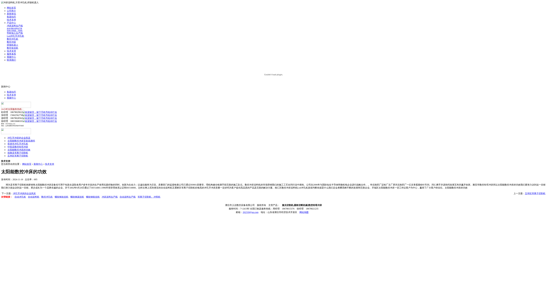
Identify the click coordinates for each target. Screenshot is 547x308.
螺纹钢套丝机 (93, 197)
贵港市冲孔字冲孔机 (18, 144)
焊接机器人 (12, 45)
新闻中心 (38, 164)
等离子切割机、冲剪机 (15, 30)
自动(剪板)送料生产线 (14, 28)
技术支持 (11, 20)
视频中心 (11, 57)
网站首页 (11, 8)
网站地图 (304, 212)
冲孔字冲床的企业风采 (19, 138)
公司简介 (11, 11)
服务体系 (11, 54)
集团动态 (11, 17)
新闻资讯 (11, 14)
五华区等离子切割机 (18, 156)
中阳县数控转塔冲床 (18, 147)
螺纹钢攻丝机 (61, 197)
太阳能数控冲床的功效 (19, 150)
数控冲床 (11, 42)
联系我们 (11, 60)
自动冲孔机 (20, 197)
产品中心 (11, 23)
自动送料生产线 (128, 197)
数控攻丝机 (12, 48)
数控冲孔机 (12, 39)
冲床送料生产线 (15, 26)
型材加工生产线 (15, 33)
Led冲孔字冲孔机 (15, 36)
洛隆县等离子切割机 (18, 153)
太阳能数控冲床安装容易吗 (21, 141)
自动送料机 (33, 197)
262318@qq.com (250, 212)
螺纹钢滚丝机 (77, 197)
